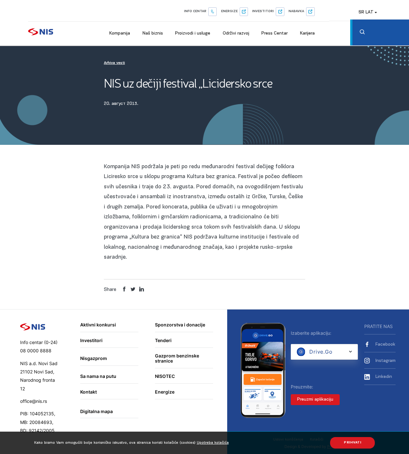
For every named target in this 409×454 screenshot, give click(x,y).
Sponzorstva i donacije (180, 324)
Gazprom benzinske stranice (177, 358)
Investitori (263, 11)
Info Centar (195, 11)
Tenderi (163, 340)
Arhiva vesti (114, 63)
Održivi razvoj (236, 33)
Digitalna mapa (96, 411)
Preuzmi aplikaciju (315, 399)
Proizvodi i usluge (192, 33)
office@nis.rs (33, 401)
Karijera (307, 33)
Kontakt (88, 391)
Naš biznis (153, 33)
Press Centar (274, 33)
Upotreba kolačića (213, 443)
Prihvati (352, 442)
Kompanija (119, 33)
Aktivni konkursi (98, 324)
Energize (229, 11)
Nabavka (296, 11)
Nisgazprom (93, 358)
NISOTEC (165, 376)
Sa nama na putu (98, 376)
